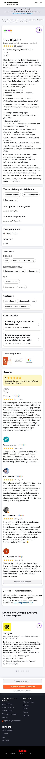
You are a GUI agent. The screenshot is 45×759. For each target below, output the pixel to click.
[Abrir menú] (40, 3)
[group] (22, 641)
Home (4, 20)
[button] (39, 30)
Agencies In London (12, 22)
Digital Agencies (14, 20)
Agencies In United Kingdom (33, 20)
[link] (36, 3)
